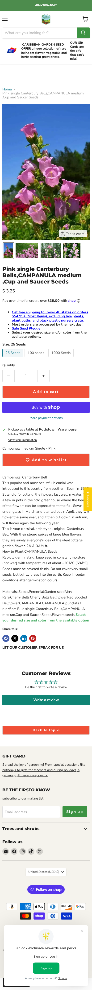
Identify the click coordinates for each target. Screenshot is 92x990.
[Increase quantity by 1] (44, 376)
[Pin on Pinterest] (32, 638)
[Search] (83, 32)
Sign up (75, 811)
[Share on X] (14, 638)
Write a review (46, 700)
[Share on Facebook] (5, 638)
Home (7, 89)
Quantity (8, 365)
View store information (22, 440)
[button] (8, 251)
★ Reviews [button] (88, 499)
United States (43, 872)
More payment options (46, 418)
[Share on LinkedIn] (23, 638)
